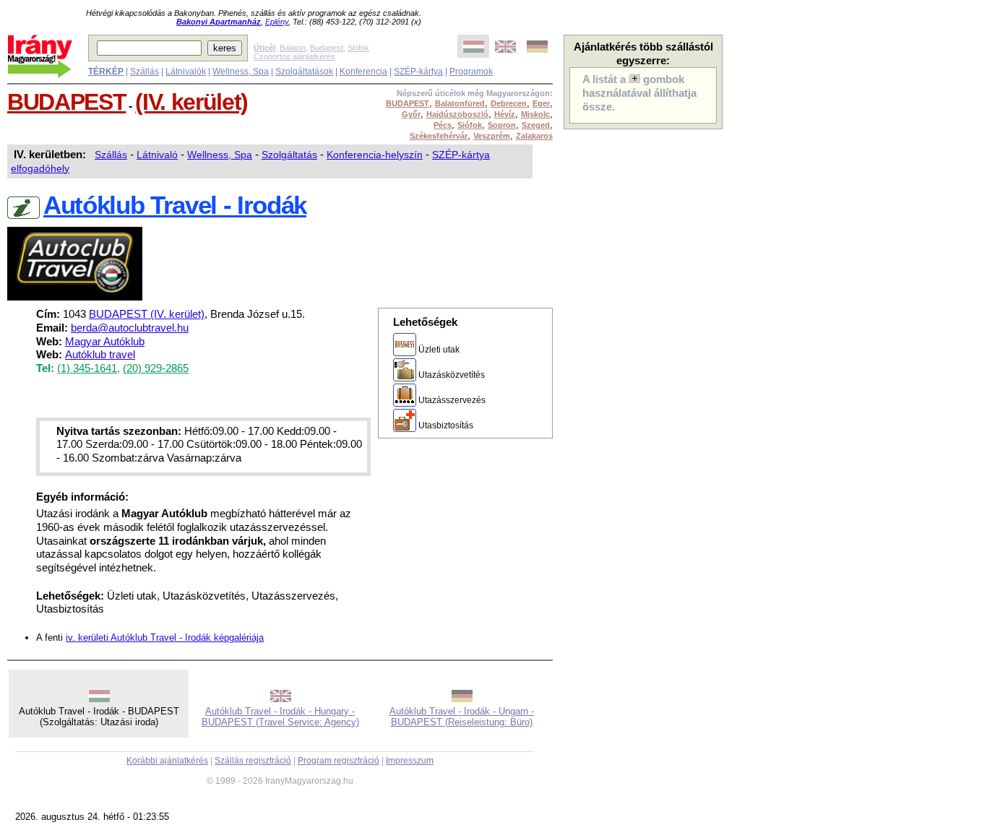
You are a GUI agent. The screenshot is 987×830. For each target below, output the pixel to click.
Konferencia (363, 71)
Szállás (144, 71)
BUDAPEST (66, 102)
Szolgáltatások (304, 71)
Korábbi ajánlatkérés (167, 761)
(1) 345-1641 (87, 368)
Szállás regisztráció (253, 761)
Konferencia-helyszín (375, 154)
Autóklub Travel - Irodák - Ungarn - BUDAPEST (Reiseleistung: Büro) (461, 716)
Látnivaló (157, 154)
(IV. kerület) (191, 102)
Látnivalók (185, 71)
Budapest (326, 47)
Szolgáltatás (289, 154)
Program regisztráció (338, 761)
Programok (471, 71)
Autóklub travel (100, 354)
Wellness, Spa (240, 71)
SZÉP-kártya (418, 71)
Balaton (293, 47)
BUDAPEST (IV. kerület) (146, 314)
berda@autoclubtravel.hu (130, 328)
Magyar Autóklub (105, 341)
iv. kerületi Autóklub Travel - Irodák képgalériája (165, 637)
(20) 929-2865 (156, 368)
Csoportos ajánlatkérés (294, 56)
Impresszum (410, 761)
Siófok (358, 47)
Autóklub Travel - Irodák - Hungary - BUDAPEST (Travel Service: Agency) (280, 716)
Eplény (276, 21)
